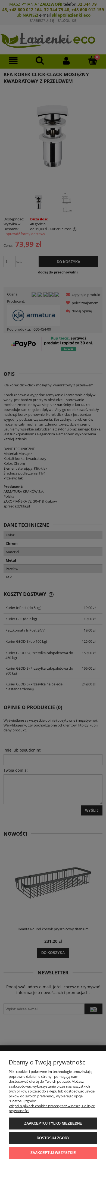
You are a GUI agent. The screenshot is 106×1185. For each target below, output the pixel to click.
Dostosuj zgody (53, 1138)
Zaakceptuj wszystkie (53, 1153)
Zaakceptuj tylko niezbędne (53, 1123)
